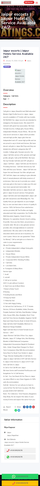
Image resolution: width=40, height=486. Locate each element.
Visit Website (11, 439)
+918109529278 (16, 457)
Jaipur (29, 61)
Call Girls (15, 96)
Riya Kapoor (9, 427)
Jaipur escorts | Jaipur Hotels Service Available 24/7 (16, 443)
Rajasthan (6, 64)
